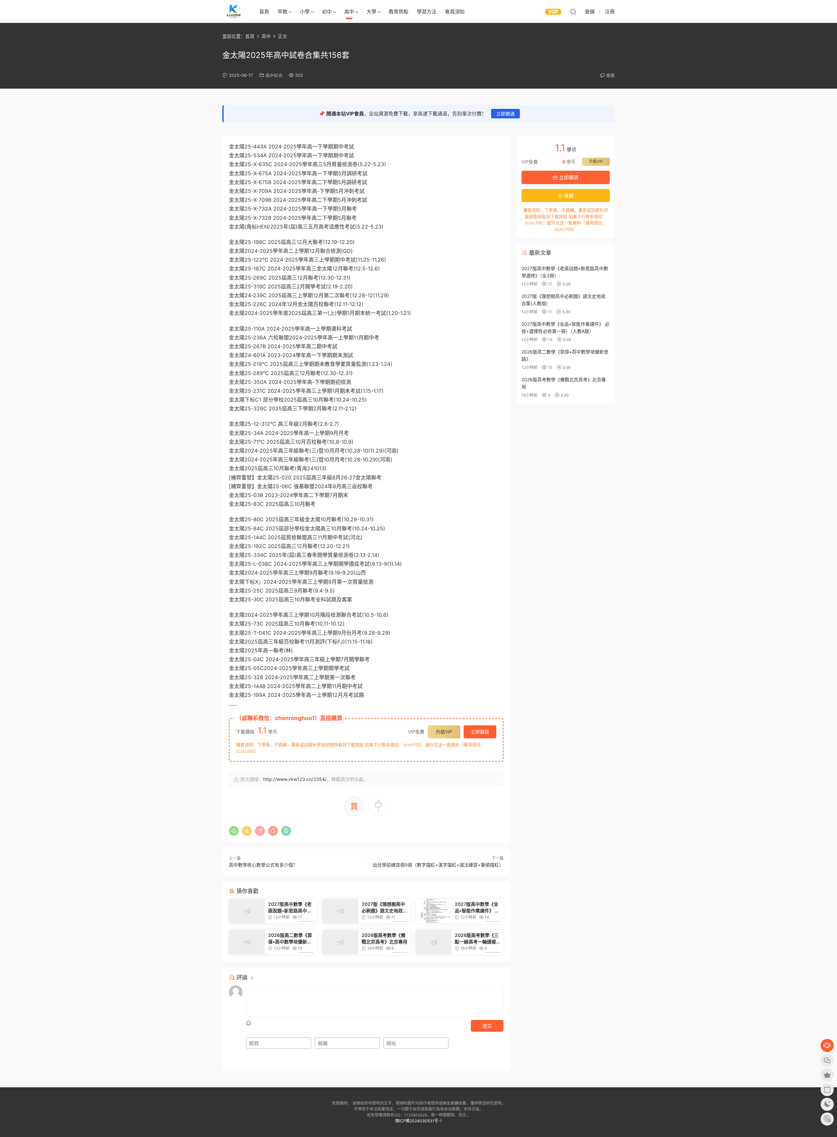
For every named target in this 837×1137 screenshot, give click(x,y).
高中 (349, 12)
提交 (487, 1025)
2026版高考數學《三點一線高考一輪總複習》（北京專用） (477, 938)
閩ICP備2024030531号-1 (418, 1120)
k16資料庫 (233, 11)
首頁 (264, 12)
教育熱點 (398, 12)
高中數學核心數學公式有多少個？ (263, 865)
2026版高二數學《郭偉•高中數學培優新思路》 (290, 938)
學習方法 (426, 12)
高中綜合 (273, 75)
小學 (305, 12)
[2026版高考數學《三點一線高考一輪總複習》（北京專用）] (434, 942)
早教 (282, 12)
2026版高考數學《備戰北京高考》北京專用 (384, 938)
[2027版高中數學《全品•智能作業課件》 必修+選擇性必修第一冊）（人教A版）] (434, 911)
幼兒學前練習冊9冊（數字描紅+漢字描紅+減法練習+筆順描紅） (438, 865)
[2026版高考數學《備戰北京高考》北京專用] (340, 942)
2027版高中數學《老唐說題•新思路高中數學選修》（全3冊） (290, 907)
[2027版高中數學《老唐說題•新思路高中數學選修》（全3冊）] (247, 911)
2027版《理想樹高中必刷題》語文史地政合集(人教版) (384, 907)
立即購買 (480, 731)
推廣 (610, 75)
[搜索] (573, 11)
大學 (371, 12)
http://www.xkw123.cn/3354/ (295, 779)
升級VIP (444, 731)
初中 (327, 12)
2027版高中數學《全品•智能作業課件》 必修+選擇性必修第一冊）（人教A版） (477, 907)
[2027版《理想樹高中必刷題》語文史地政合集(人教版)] (340, 911)
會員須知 (455, 12)
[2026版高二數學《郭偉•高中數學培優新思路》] (247, 942)
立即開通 (505, 113)
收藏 (568, 196)
